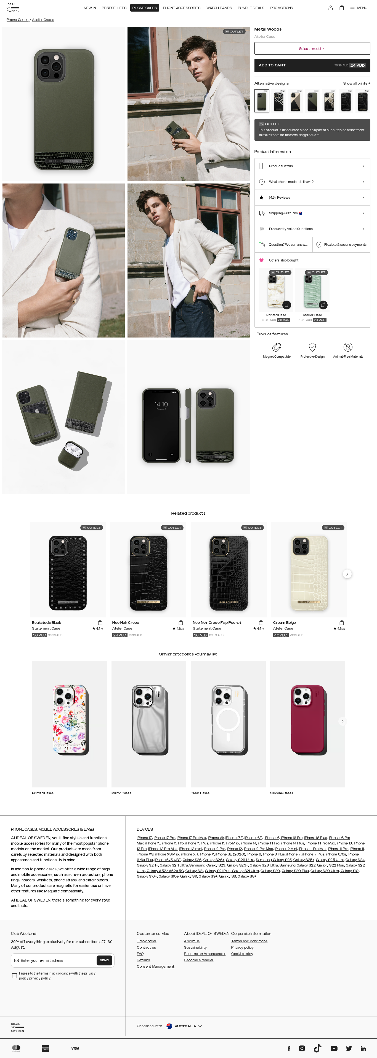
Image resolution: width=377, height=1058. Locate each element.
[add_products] (286, 305)
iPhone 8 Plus (274, 854)
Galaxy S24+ (147, 865)
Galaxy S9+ (208, 876)
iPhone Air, (216, 838)
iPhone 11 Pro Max (312, 849)
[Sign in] (330, 7)
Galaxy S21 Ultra (245, 871)
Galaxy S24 (355, 860)
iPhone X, (207, 854)
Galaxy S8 (227, 876)
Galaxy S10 (349, 871)
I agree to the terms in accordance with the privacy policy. (57, 976)
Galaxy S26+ (213, 860)
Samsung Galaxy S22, (298, 865)
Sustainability (195, 947)
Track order (146, 941)
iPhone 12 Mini (286, 849)
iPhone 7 (293, 854)
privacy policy (40, 978)
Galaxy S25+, (304, 860)
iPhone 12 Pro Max (258, 849)
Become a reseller (198, 960)
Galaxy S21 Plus (218, 871)
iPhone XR (189, 854)
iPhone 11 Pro (338, 849)
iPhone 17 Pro (164, 838)
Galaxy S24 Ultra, (174, 865)
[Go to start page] (13, 7)
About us (192, 941)
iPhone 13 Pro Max (162, 849)
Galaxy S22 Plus (330, 865)
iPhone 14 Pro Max (320, 843)
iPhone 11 (357, 849)
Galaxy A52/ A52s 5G (165, 871)
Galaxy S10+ (147, 876)
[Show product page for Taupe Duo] (295, 101)
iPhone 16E (253, 838)
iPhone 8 (254, 854)
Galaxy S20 (270, 871)
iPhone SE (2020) (230, 854)
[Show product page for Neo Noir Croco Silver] (346, 101)
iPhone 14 (248, 843)
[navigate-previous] (347, 574)
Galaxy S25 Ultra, (330, 860)
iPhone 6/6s (336, 854)
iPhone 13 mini (190, 849)
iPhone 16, (272, 838)
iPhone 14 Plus (292, 843)
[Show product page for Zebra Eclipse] (278, 101)
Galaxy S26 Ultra (240, 860)
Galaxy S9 (188, 876)
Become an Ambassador (204, 954)
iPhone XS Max (167, 854)
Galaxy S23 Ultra (264, 865)
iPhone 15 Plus (196, 843)
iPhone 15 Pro (172, 843)
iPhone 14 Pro (268, 843)
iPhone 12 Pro (214, 849)
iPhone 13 (344, 843)
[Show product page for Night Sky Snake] (329, 101)
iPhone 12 (234, 849)
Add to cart (312, 65)
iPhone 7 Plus (313, 854)
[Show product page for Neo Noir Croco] (362, 101)
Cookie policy (242, 954)
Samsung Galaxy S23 (207, 865)
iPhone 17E (234, 838)
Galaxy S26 (192, 860)
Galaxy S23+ (237, 865)
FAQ (140, 954)
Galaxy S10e (169, 876)
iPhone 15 (153, 843)
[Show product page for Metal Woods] (261, 100)
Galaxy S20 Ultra (324, 871)
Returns (143, 960)
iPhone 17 (144, 838)
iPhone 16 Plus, (316, 838)
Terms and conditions (249, 941)
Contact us (146, 947)
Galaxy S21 (194, 871)
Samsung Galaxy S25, (274, 860)
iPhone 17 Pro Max (191, 838)
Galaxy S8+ (247, 876)
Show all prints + (356, 83)
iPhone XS (145, 854)
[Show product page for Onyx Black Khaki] (312, 101)
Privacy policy (242, 947)
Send (104, 960)
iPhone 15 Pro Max (224, 843)
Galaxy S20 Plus (295, 871)
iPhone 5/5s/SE (168, 860)
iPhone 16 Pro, (292, 838)
